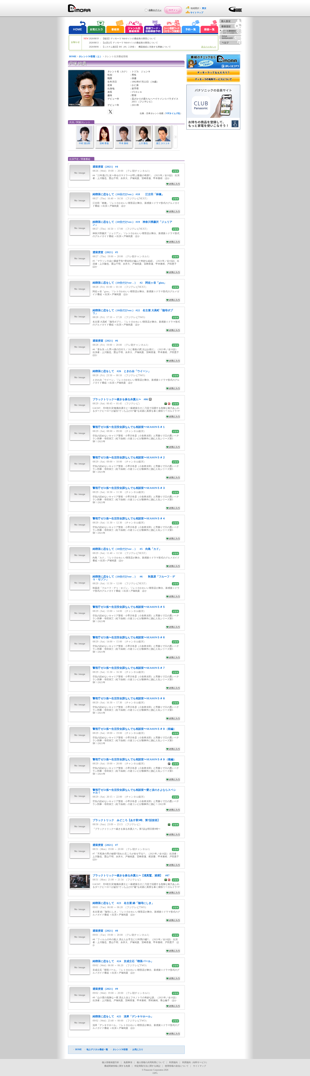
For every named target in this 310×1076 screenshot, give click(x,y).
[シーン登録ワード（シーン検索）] (172, 27)
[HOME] (78, 27)
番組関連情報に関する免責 (117, 1066)
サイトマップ (199, 1066)
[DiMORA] (79, 9)
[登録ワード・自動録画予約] (153, 27)
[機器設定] (230, 26)
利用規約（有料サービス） (195, 1062)
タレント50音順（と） (90, 56)
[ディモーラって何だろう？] (213, 72)
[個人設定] (230, 21)
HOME (72, 56)
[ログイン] (173, 10)
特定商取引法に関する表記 (147, 1066)
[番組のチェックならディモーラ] (213, 61)
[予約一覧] (191, 27)
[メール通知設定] (230, 31)
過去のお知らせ (208, 47)
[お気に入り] (96, 27)
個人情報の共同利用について (151, 1062)
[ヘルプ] (230, 42)
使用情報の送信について (177, 1066)
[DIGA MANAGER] (230, 37)
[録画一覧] (209, 27)
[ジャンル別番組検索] (134, 27)
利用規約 (173, 1062)
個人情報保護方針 (110, 1062)
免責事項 (128, 1062)
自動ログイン (155, 10)
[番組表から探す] (115, 27)
